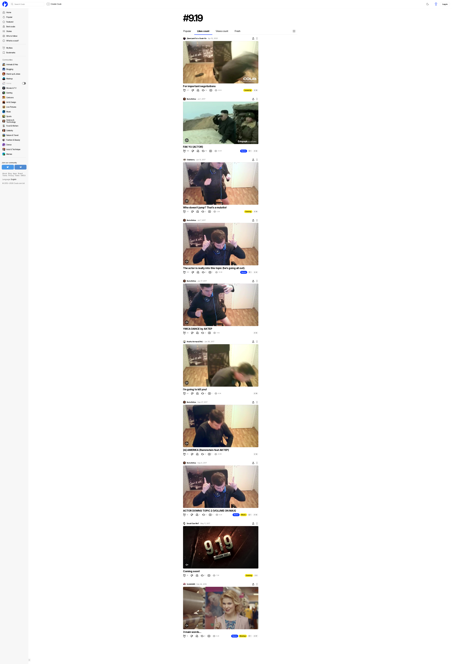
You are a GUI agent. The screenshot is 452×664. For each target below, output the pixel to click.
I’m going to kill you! (195, 389)
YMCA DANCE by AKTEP (197, 328)
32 (255, 151)
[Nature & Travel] (14, 135)
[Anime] (14, 83)
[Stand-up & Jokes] (14, 74)
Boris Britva (191, 99)
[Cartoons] (14, 97)
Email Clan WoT (193, 523)
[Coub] (5, 4)
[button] (294, 31)
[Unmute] (187, 140)
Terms (4, 175)
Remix (243, 151)
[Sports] (14, 116)
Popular (9, 17)
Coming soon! (191, 571)
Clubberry (191, 160)
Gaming (248, 211)
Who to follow (11, 36)
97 (255, 636)
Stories (9, 31)
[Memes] (14, 154)
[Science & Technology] (14, 121)
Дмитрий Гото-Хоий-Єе (196, 38)
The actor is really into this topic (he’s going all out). (214, 268)
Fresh (237, 31)
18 (255, 454)
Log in (444, 4)
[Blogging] (14, 69)
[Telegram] (20, 167)
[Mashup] (14, 78)
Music (243, 515)
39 (255, 90)
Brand (20, 173)
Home (8, 12)
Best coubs (10, 26)
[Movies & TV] (14, 88)
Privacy (11, 175)
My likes (9, 48)
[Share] (253, 38)
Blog (10, 173)
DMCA (23, 175)
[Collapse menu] (29, 660)
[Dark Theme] (427, 4)
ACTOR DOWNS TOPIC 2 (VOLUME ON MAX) (209, 510)
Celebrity (247, 90)
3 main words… (192, 631)
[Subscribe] (24, 83)
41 (255, 272)
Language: (9, 179)
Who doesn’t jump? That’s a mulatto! (205, 207)
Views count (222, 31)
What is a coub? (12, 40)
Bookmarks (10, 52)
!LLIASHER (191, 584)
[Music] (14, 111)
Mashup (243, 636)
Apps (15, 173)
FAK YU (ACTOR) (193, 146)
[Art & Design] (14, 102)
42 (255, 515)
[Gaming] (14, 92)
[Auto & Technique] (14, 149)
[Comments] (198, 90)
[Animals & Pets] (14, 64)
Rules (17, 175)
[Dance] (14, 144)
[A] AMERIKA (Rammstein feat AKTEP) (206, 449)
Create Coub (56, 4)
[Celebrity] (14, 130)
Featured (9, 22)
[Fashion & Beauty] (14, 140)
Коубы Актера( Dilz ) (195, 341)
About (4, 173)
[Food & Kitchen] (14, 125)
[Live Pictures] (14, 107)
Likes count (203, 31)
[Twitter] (8, 167)
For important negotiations (199, 86)
